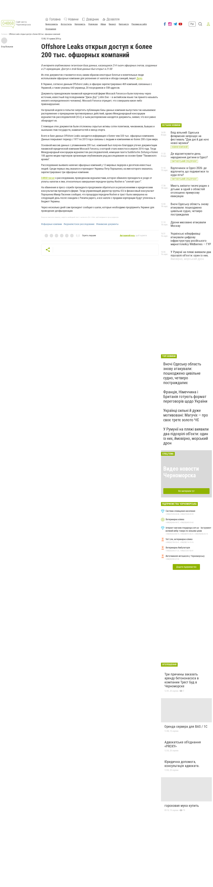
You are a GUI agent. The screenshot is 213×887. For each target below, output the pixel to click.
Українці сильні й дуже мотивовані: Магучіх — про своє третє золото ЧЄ (185, 415)
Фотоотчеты (66, 24)
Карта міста (124, 24)
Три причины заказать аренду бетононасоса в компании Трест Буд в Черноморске (181, 680)
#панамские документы (107, 224)
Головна (55, 19)
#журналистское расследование (79, 224)
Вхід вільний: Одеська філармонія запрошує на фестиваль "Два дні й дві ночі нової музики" (190, 138)
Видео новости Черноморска (181, 472)
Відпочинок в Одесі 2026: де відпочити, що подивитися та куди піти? (190, 171)
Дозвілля (113, 19)
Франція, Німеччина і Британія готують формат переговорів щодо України (185, 397)
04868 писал (48, 177)
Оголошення (50, 29)
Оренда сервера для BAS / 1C (185, 727)
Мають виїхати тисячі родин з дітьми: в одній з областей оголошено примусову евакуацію (190, 191)
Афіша (103, 24)
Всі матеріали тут (186, 491)
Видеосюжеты (51, 24)
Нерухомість (80, 24)
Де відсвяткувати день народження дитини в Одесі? (189, 155)
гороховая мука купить (181, 806)
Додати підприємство (186, 567)
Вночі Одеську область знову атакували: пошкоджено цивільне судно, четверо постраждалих (190, 209)
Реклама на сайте (139, 24)
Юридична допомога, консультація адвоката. (182, 764)
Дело (139, 78)
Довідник (92, 19)
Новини (73, 19)
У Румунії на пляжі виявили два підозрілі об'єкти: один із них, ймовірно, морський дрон (191, 255)
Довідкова (93, 24)
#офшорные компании (51, 224)
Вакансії (112, 24)
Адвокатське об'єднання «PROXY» (182, 744)
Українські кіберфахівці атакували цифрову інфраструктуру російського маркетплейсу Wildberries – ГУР (191, 239)
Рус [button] (192, 24)
